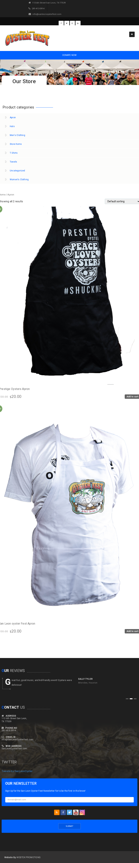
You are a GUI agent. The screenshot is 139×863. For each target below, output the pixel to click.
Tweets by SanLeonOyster (17, 771)
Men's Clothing (17, 135)
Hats (12, 126)
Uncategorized (17, 170)
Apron (13, 117)
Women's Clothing (19, 179)
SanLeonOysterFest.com (14, 748)
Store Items (16, 144)
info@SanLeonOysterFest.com (17, 739)
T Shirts (14, 153)
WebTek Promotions (28, 857)
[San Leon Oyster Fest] (27, 38)
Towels (13, 162)
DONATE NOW (69, 55)
